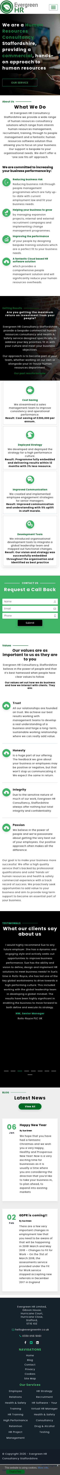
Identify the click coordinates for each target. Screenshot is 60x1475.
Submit (30, 623)
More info (43, 1467)
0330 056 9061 (31, 1336)
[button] (6, 1071)
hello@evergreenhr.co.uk (32, 1329)
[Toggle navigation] (53, 7)
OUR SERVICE (19, 83)
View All (30, 1106)
